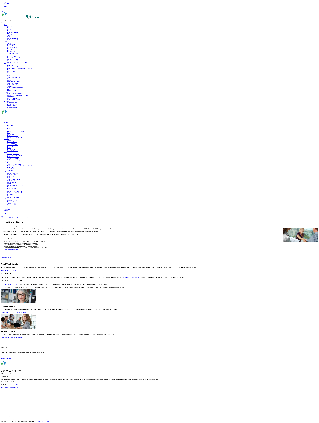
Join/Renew (7, 3)
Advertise (6, 5)
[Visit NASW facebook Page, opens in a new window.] (1, 420)
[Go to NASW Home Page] (13, 19)
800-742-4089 (14, 384)
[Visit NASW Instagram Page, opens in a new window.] (30, 420)
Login (2, 11)
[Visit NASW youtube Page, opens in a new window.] (11, 420)
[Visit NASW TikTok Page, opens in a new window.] (49, 420)
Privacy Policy (41, 421)
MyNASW (7, 2)
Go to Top (48, 421)
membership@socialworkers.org (9, 387)
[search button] (1, 22)
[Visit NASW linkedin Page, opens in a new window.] (5, 420)
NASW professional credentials (9, 284)
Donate (6, 8)
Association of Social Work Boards (131, 277)
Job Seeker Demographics (11, 249)
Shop (5, 6)
